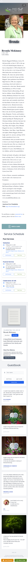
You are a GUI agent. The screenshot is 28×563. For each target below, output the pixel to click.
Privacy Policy (10, 556)
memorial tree (19, 214)
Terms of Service (18, 556)
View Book (7, 335)
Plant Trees (19, 255)
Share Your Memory (9, 357)
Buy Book (15, 335)
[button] (14, 415)
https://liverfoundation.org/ (13, 206)
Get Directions (8, 255)
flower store (18, 216)
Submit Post (14, 382)
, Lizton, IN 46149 (10, 287)
